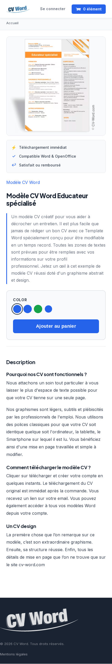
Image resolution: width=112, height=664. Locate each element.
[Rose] (48, 309)
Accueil (12, 23)
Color (20, 300)
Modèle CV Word (23, 182)
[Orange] (17, 308)
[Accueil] (18, 9)
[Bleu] (27, 309)
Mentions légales (14, 654)
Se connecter (52, 9)
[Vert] (38, 309)
